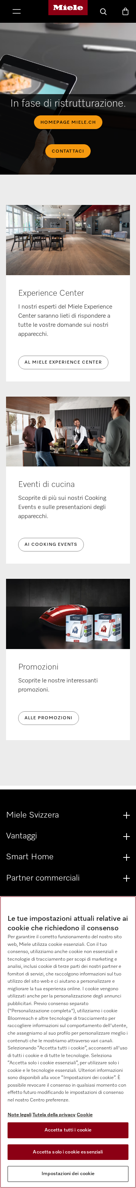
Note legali (19, 1114)
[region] (68, 1042)
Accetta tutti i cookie (68, 1130)
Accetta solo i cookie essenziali (68, 1152)
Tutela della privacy (54, 1114)
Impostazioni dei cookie (68, 1173)
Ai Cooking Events (51, 544)
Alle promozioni (49, 718)
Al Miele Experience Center (63, 362)
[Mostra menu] (16, 12)
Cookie (85, 1114)
